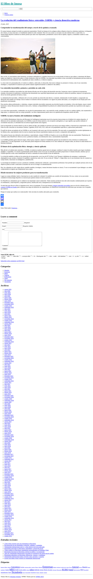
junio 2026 (7, 292)
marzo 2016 (7, 488)
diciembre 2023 (8, 337)
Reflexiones (7, 277)
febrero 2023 (8, 353)
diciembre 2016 (8, 474)
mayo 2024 (7, 328)
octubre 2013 (8, 536)
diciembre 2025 (8, 302)
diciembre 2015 (8, 493)
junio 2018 (7, 444)
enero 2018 (7, 453)
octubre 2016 (8, 477)
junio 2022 (7, 366)
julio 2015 (7, 502)
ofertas (42, 570)
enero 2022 (7, 374)
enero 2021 (7, 394)
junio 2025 (7, 310)
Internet (75, 567)
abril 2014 (7, 526)
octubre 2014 (8, 516)
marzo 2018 (7, 449)
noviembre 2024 (9, 319)
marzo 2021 (7, 390)
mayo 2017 (7, 466)
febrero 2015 (8, 510)
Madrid (84, 567)
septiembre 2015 (9, 498)
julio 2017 (7, 462)
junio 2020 (7, 405)
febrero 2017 (8, 470)
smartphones (4, 572)
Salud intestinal (77, 569)
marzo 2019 (7, 430)
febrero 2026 (8, 299)
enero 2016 (7, 492)
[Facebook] (46, 195)
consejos (33, 567)
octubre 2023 (8, 340)
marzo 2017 (7, 469)
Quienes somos (8, 15)
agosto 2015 (7, 500)
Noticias (6, 275)
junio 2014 (7, 523)
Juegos (80, 567)
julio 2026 (7, 291)
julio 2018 (7, 443)
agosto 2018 (7, 441)
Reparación (59, 569)
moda (17, 570)
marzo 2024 (7, 332)
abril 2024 (7, 330)
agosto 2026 (7, 289)
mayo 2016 (7, 485)
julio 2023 (7, 345)
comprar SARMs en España (9, 187)
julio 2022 (7, 364)
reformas (54, 569)
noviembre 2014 (9, 515)
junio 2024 (7, 327)
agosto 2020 (7, 402)
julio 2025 (7, 309)
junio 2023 (7, 346)
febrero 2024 (8, 333)
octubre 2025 (8, 306)
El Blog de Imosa (11, 3)
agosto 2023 (7, 343)
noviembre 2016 (9, 475)
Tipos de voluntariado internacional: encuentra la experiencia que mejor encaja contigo (29, 553)
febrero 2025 (8, 317)
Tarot (9, 572)
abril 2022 (7, 369)
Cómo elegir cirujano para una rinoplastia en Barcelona (20, 543)
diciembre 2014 (8, 513)
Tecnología (7, 281)
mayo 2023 (7, 348)
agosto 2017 (7, 461)
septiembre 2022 (9, 361)
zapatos (45, 572)
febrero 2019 (8, 431)
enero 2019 (7, 433)
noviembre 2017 (9, 456)
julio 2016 (7, 482)
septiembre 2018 (9, 439)
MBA (12, 569)
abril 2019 (7, 428)
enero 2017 (7, 472)
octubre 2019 (8, 418)
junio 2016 (7, 484)
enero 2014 (7, 531)
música (27, 569)
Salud (6, 278)
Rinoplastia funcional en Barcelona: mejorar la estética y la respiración (24, 552)
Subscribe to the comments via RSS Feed (12, 261)
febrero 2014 (8, 529)
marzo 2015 (7, 508)
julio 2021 (7, 384)
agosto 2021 (7, 382)
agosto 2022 (7, 363)
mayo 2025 (7, 312)
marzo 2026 (7, 297)
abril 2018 (7, 448)
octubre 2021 (8, 379)
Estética (54, 567)
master (7, 570)
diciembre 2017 (8, 454)
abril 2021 (7, 389)
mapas (88, 567)
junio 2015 (7, 503)
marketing (3, 569)
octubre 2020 (8, 399)
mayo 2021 (7, 387)
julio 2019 (7, 423)
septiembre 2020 (9, 400)
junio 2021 (7, 386)
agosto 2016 (7, 480)
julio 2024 (7, 325)
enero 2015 (7, 511)
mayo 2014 (7, 524)
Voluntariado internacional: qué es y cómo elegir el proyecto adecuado (24, 547)
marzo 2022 (7, 371)
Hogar (70, 567)
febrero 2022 (8, 372)
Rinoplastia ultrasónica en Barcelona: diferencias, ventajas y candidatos (24, 555)
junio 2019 (7, 425)
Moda (6, 273)
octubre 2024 (8, 320)
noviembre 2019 (9, 417)
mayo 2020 (7, 407)
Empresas (14, 208)
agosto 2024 (7, 323)
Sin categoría (8, 280)
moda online (22, 570)
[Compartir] (46, 204)
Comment (5, 245)
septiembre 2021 (9, 381)
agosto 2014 (7, 519)
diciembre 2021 (8, 376)
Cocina (22, 567)
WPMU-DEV (40, 576)
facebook (59, 567)
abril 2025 (7, 314)
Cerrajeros (15, 567)
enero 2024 (7, 335)
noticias (36, 570)
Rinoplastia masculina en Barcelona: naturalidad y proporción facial (23, 548)
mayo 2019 (7, 426)
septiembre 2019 (9, 420)
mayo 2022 (7, 368)
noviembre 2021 (9, 377)
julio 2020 (7, 404)
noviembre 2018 (9, 436)
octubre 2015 (8, 497)
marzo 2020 (7, 410)
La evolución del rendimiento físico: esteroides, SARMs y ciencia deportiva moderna (40, 20)
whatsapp (42, 572)
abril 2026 (7, 296)
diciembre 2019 (8, 415)
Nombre (4, 222)
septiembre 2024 (9, 322)
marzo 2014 (7, 528)
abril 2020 (7, 408)
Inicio (6, 13)
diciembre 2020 (8, 395)
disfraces (40, 567)
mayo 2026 (7, 294)
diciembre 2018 (8, 435)
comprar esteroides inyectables (61, 185)
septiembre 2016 (9, 479)
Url (3, 229)
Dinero (36, 567)
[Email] (46, 201)
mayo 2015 (7, 505)
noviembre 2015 (9, 495)
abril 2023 (7, 350)
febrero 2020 (8, 412)
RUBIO (65, 569)
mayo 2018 (7, 446)
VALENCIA (33, 572)
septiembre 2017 (9, 459)
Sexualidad (86, 569)
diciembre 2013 (8, 533)
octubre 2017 (8, 457)
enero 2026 (7, 301)
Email (4, 226)
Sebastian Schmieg (15, 576)
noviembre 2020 (9, 397)
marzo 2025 (7, 315)
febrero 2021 (8, 392)
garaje (67, 567)
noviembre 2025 (9, 304)
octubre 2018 (8, 438)
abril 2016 (7, 487)
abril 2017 (7, 467)
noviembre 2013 (9, 534)
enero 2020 (7, 413)
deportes (6, 270)
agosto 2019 (7, 421)
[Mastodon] (46, 198)
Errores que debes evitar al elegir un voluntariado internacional (22, 558)
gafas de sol (63, 567)
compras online (28, 567)
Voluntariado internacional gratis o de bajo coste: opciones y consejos (24, 556)
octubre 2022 (8, 359)
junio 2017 (7, 464)
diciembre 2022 (8, 356)
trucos (23, 572)
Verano (37, 572)
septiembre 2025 (9, 307)
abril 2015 (7, 506)
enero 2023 (7, 355)
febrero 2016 (8, 490)
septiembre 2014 (9, 518)
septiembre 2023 (9, 341)
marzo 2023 (7, 351)
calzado (9, 567)
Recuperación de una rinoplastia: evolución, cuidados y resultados (23, 545)
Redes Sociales (48, 570)
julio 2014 (7, 521)
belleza (5, 567)
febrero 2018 (8, 451)
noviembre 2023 (9, 338)
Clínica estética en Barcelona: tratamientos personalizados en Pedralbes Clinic (26, 550)
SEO (81, 570)
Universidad (27, 572)
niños (32, 570)
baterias (2, 567)
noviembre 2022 (9, 358)
